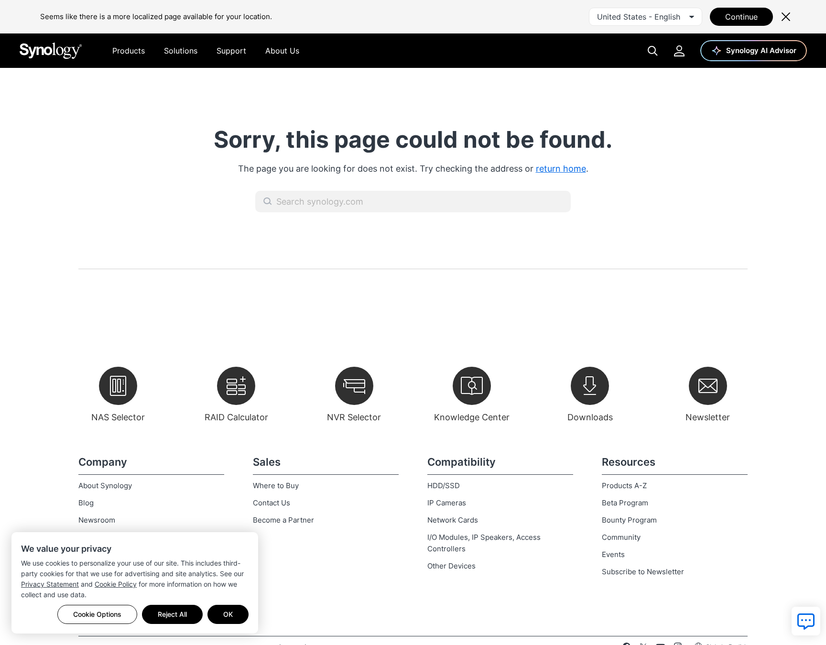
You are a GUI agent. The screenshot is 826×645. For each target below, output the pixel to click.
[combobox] (645, 17)
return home (561, 169)
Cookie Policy (116, 584)
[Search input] (413, 202)
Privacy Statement (50, 584)
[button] (267, 201)
